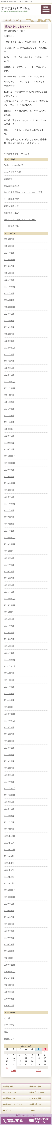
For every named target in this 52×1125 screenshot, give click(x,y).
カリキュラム (11, 1092)
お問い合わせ (35, 1104)
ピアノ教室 (9, 1025)
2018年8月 (9, 490)
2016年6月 (9, 578)
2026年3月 (9, 246)
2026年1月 (9, 253)
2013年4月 (9, 761)
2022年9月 (9, 354)
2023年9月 (9, 314)
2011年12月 (9, 836)
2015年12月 (9, 599)
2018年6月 (9, 497)
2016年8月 (9, 565)
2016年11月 (9, 544)
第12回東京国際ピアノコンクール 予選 (23, 192)
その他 (7, 154)
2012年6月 (9, 822)
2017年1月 (9, 531)
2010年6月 (9, 917)
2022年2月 (9, 375)
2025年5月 (9, 273)
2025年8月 (9, 266)
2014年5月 (9, 680)
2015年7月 (9, 626)
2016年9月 (9, 558)
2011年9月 (9, 856)
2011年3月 (9, 877)
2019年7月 (9, 470)
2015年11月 (9, 605)
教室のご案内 (35, 1086)
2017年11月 (9, 504)
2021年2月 (9, 415)
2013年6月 (9, 748)
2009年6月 (9, 999)
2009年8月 (9, 985)
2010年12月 (9, 890)
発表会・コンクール (13, 1104)
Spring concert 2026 (13, 165)
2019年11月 (9, 463)
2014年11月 (9, 660)
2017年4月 (9, 524)
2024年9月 (9, 293)
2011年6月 (9, 870)
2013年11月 (9, 714)
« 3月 (13, 1070)
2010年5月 (9, 924)
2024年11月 (9, 287)
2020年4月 (9, 443)
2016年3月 (9, 592)
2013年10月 (9, 721)
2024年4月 (9, 300)
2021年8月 (9, 395)
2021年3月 (9, 409)
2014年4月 (9, 687)
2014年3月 (9, 693)
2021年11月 (9, 388)
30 (7, 1067)
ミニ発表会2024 (11, 226)
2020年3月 (9, 449)
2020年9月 (9, 436)
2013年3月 (9, 768)
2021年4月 (9, 402)
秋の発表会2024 (11, 213)
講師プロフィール (37, 1092)
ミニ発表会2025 (11, 199)
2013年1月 (9, 782)
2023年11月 (9, 307)
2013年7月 (9, 741)
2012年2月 (9, 829)
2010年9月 (9, 904)
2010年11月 (9, 897)
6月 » (38, 1070)
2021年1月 (9, 422)
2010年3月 (9, 938)
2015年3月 (9, 639)
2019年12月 (9, 456)
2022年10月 (9, 348)
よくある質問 (35, 1098)
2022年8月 (9, 361)
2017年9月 (9, 510)
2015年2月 (9, 646)
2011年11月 (9, 843)
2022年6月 (9, 368)
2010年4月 (9, 931)
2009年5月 (9, 1005)
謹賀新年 (8, 179)
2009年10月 (9, 971)
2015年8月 (9, 619)
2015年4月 (9, 632)
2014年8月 (9, 673)
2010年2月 (9, 944)
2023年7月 (9, 327)
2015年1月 (9, 653)
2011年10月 (9, 849)
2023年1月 (9, 341)
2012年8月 (9, 809)
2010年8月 (9, 910)
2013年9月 (9, 727)
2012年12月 (9, 788)
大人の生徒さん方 (12, 172)
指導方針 (9, 1086)
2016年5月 (9, 585)
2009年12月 (9, 958)
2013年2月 (9, 775)
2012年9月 (9, 802)
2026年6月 (9, 239)
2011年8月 (9, 863)
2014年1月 (9, 700)
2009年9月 (9, 978)
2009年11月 (9, 965)
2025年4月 (9, 280)
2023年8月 (9, 320)
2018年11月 (9, 483)
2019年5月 (9, 476)
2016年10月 (9, 551)
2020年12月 (9, 429)
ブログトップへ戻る (19, 154)
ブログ (8, 1110)
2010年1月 (9, 951)
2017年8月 (9, 517)
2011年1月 (9, 883)
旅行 (6, 1032)
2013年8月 (9, 734)
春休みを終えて (11, 206)
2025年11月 (9, 259)
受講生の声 (10, 1098)
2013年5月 (9, 754)
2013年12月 (9, 707)
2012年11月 (9, 795)
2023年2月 (9, 334)
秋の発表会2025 (11, 186)
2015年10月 (9, 612)
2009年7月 (9, 992)
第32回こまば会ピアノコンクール (20, 219)
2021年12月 (9, 382)
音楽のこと (9, 1039)
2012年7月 (9, 816)
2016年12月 (9, 537)
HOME (33, 1110)
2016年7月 (9, 571)
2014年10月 (9, 666)
